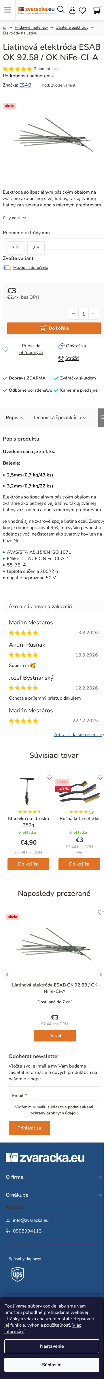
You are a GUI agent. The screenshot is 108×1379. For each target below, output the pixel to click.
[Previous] (7, 975)
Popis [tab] (12, 417)
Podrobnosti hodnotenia (28, 76)
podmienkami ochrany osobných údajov (62, 1110)
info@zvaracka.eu (31, 1220)
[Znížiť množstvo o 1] (74, 313)
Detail (54, 1036)
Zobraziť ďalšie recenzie (78, 734)
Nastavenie (52, 1346)
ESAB (25, 85)
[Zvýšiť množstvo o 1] (93, 313)
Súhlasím (52, 1365)
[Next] (100, 975)
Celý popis (12, 218)
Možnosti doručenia (30, 267)
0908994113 (27, 1231)
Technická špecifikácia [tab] (57, 417)
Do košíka (59, 328)
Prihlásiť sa (29, 1128)
